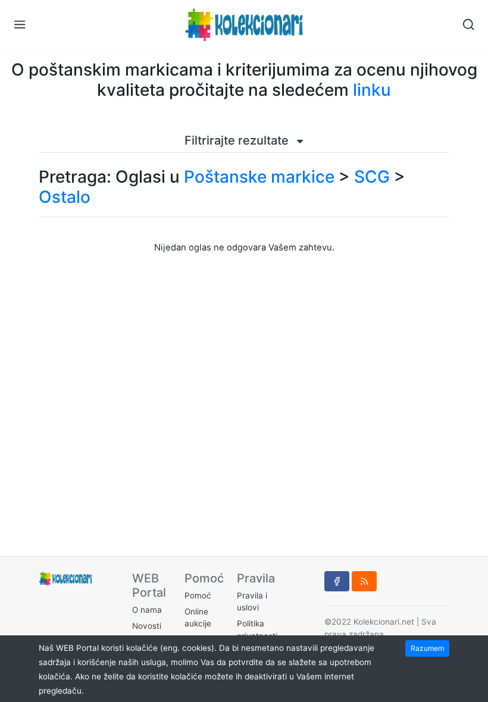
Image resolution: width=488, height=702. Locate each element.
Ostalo (64, 197)
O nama (147, 610)
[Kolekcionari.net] (244, 25)
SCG (372, 177)
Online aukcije (197, 617)
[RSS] (364, 581)
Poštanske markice (259, 177)
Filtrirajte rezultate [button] (238, 140)
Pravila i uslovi (252, 601)
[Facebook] (336, 581)
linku (372, 90)
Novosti (146, 626)
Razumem (427, 648)
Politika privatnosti (257, 629)
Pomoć (197, 595)
